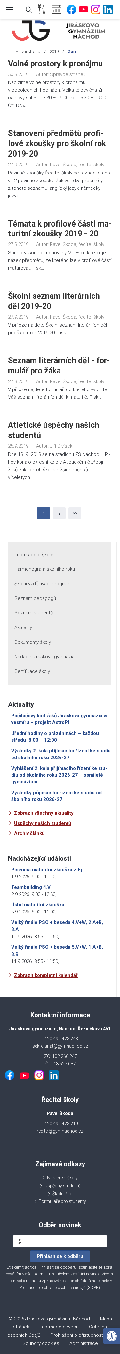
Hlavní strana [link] (27, 51)
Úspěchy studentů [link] (62, 1185)
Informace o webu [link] (59, 1327)
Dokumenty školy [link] (32, 642)
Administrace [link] (83, 1343)
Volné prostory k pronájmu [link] (55, 63)
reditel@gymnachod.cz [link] (60, 1131)
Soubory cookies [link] (40, 1343)
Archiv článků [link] (29, 833)
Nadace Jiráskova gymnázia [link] (44, 656)
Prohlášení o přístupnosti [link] (77, 1335)
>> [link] (75, 513)
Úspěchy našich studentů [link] (42, 823)
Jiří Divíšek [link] (61, 446)
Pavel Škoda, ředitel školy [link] (77, 164)
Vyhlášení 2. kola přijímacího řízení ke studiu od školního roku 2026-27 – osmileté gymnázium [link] (59, 775)
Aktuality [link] (23, 627)
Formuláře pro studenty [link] (62, 1201)
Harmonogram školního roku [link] (44, 569)
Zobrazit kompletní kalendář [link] (46, 975)
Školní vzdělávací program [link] (42, 584)
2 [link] (59, 513)
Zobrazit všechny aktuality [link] (44, 813)
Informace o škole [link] (33, 555)
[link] (111, 1336)
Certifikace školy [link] (32, 671)
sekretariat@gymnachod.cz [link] (60, 1046)
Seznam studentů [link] (33, 613)
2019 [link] (54, 51)
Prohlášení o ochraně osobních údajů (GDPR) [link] (59, 1287)
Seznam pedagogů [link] (35, 598)
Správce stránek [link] (67, 74)
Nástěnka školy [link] (62, 1177)
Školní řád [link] (62, 1193)
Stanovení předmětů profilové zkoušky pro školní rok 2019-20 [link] (57, 143)
